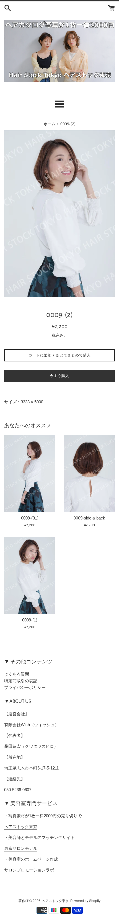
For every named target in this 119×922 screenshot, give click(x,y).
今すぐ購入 (59, 376)
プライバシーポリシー (25, 687)
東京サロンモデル (20, 848)
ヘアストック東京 (20, 826)
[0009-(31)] (29, 473)
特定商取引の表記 (20, 680)
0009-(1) (29, 620)
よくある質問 (16, 674)
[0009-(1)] (29, 575)
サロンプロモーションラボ (29, 870)
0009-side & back (89, 518)
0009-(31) (29, 518)
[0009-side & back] (89, 473)
